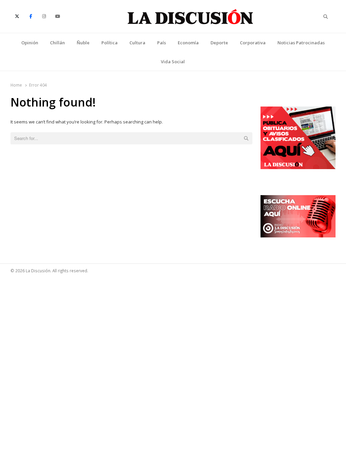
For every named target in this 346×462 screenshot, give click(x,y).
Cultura (137, 43)
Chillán (57, 43)
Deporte (219, 43)
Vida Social (173, 62)
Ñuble (83, 43)
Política (109, 43)
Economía (188, 43)
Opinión (29, 43)
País (161, 43)
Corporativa (253, 43)
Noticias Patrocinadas (301, 43)
